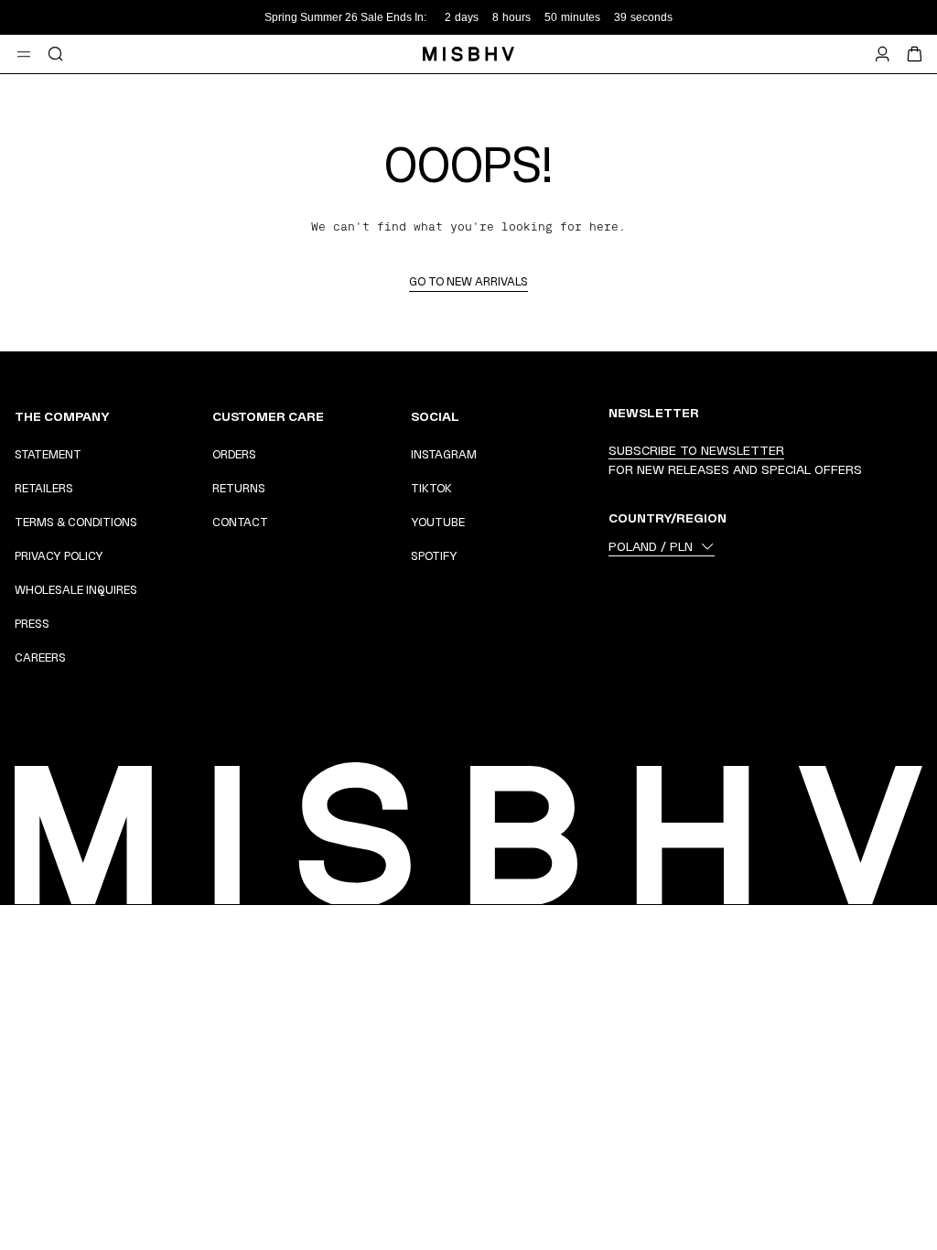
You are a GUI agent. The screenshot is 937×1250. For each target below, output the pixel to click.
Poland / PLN (651, 546)
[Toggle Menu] (24, 54)
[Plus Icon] (174, 416)
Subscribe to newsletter (696, 450)
